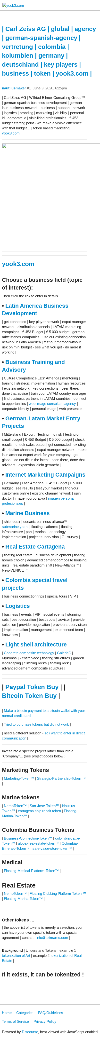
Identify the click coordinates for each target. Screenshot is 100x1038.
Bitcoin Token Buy (29, 695)
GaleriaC (64, 653)
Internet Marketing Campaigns (45, 475)
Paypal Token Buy (31, 687)
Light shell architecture (36, 645)
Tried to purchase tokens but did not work (36, 724)
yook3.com (11, 133)
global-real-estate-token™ (38, 843)
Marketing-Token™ (19, 778)
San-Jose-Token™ (44, 806)
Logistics (17, 606)
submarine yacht (15, 527)
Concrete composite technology (29, 653)
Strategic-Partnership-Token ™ (61, 778)
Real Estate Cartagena (35, 547)
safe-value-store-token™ (52, 848)
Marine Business (27, 513)
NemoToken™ (15, 806)
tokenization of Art (16, 955)
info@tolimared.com (52, 938)
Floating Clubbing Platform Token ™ (58, 893)
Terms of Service (15, 1021)
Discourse (30, 1032)
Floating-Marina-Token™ (23, 898)
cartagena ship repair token (39, 811)
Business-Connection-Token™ (28, 838)
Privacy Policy (44, 1021)
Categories (24, 1013)
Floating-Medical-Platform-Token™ (31, 871)
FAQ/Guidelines (50, 1013)
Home (7, 1013)
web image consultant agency (52, 403)
